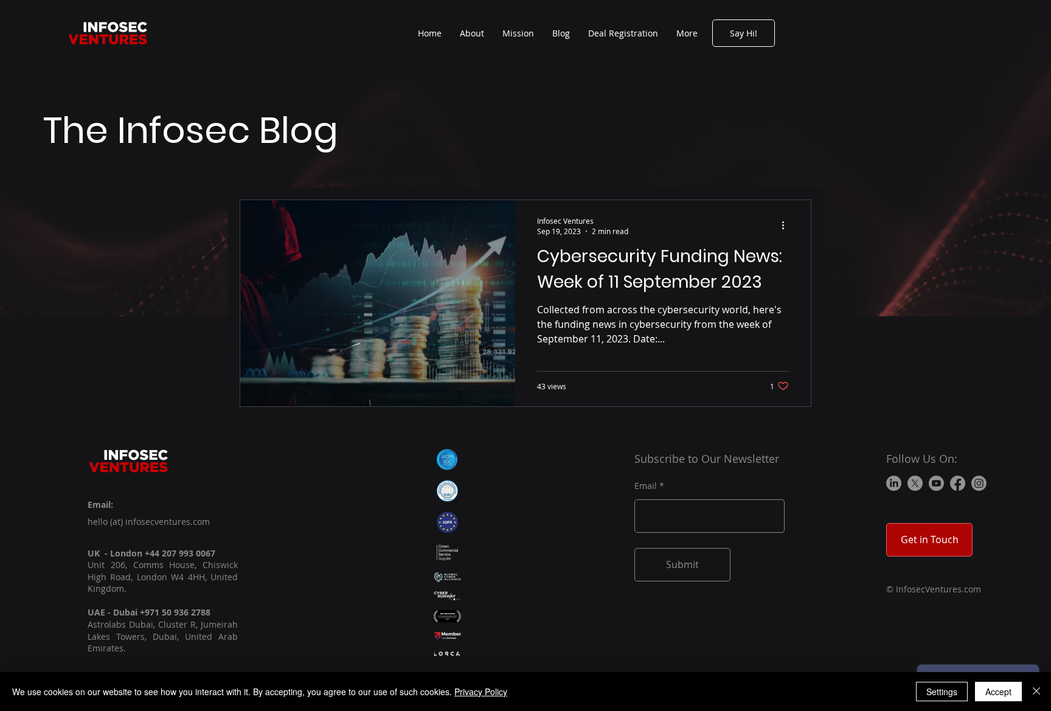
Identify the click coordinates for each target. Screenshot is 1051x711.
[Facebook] (957, 483)
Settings (941, 691)
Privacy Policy (480, 691)
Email (645, 486)
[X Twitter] (915, 483)
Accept (998, 691)
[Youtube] (936, 483)
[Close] (1036, 691)
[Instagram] (979, 483)
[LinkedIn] (893, 483)
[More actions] (787, 225)
